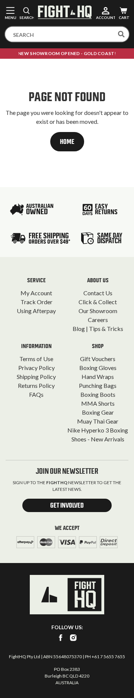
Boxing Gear (98, 412)
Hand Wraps (98, 376)
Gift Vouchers (97, 358)
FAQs (36, 394)
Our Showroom (98, 310)
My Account (36, 292)
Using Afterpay (36, 310)
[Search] (121, 34)
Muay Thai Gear (97, 421)
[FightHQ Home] (67, 594)
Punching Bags (98, 385)
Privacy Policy (36, 367)
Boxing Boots (97, 394)
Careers (98, 319)
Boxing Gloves (98, 367)
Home (67, 141)
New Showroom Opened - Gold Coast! (67, 53)
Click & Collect (98, 301)
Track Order (36, 301)
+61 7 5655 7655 (108, 656)
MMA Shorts (98, 403)
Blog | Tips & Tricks (98, 328)
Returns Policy (36, 385)
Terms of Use (36, 358)
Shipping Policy (36, 376)
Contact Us (97, 292)
